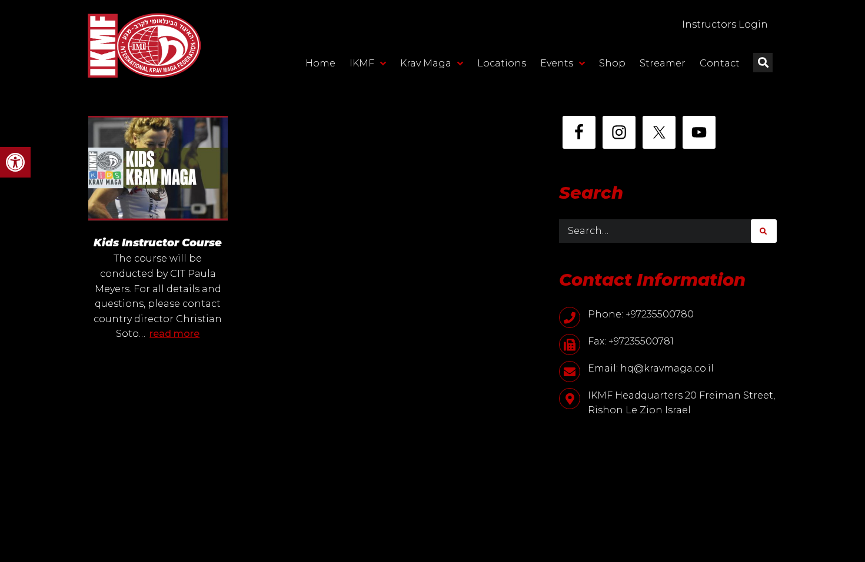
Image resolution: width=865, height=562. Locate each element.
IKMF (362, 63)
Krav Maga (425, 63)
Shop (612, 63)
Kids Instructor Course (158, 242)
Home (320, 63)
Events (556, 63)
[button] (15, 162)
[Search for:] (655, 231)
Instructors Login (725, 24)
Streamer (663, 63)
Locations (501, 63)
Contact (720, 63)
